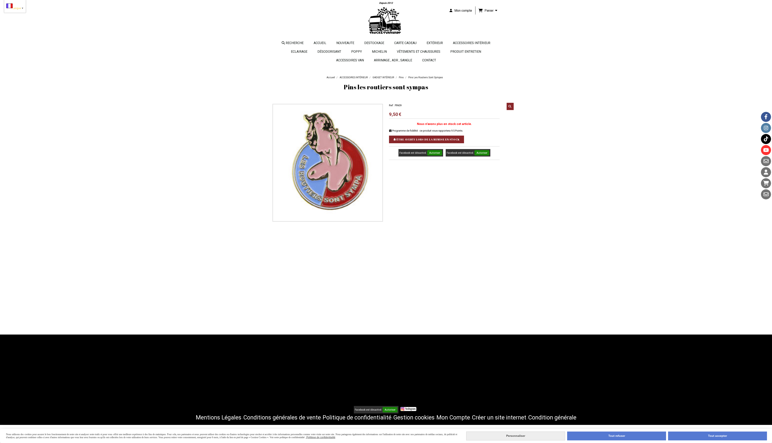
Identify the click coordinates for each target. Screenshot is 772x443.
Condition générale (552, 417)
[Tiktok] (766, 139)
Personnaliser (515, 435)
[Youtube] (766, 150)
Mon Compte (453, 417)
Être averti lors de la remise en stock (428, 139)
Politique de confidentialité (357, 417)
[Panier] (766, 183)
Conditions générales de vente (282, 417)
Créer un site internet (499, 417)
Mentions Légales (218, 417)
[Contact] (766, 161)
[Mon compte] (766, 172)
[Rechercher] (510, 106)
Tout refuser (616, 435)
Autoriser (434, 152)
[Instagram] (766, 128)
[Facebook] (766, 117)
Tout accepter (717, 435)
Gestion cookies (414, 417)
